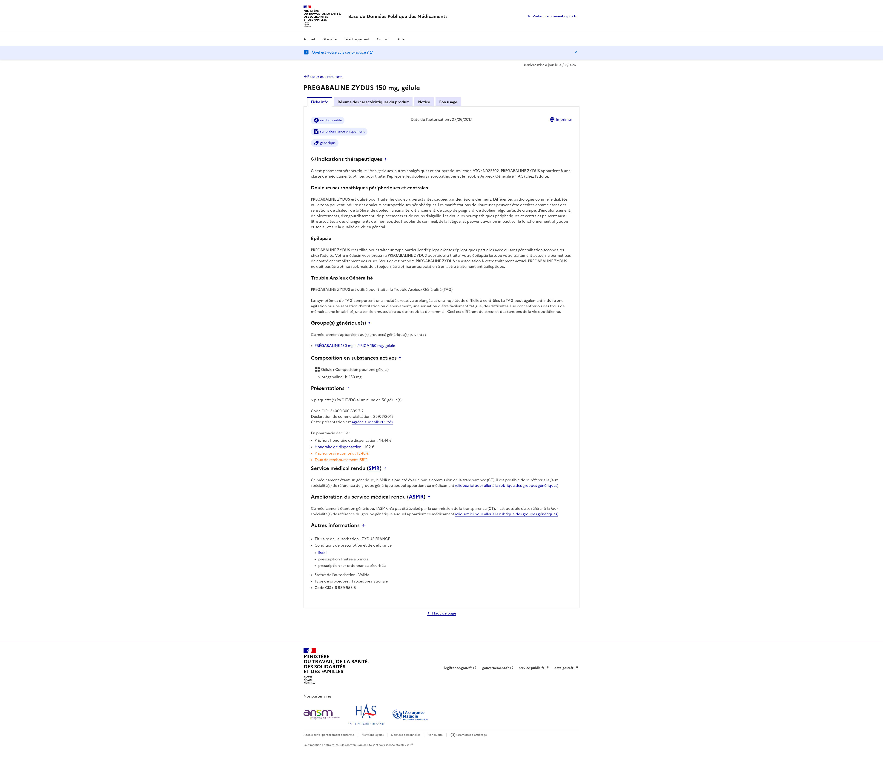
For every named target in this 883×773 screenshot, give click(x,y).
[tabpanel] (441, 357)
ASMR (416, 497)
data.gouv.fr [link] (563, 668)
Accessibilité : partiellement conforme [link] (329, 735)
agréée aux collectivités (372, 422)
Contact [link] (383, 39)
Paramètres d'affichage (471, 735)
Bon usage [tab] (448, 102)
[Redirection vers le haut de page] (386, 159)
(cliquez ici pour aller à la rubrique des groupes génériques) (506, 485)
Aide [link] (400, 39)
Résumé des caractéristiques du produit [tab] (373, 102)
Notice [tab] (424, 102)
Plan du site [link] (435, 735)
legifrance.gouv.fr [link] (458, 668)
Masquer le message (575, 52)
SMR (374, 468)
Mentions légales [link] (373, 735)
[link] (397, 16)
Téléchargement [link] (357, 39)
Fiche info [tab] (319, 102)
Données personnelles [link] (405, 735)
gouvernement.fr (495, 668)
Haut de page (444, 613)
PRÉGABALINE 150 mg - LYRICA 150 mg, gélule (355, 345)
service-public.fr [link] (531, 668)
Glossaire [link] (329, 39)
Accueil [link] (309, 39)
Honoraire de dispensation (338, 447)
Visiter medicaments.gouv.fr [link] (555, 16)
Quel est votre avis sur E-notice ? (340, 52)
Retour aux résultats (324, 76)
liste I (322, 552)
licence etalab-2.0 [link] (397, 745)
